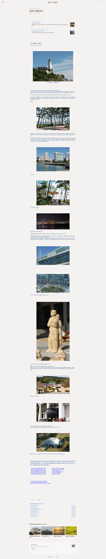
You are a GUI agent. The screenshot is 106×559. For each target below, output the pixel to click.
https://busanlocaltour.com (36, 21)
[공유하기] (33, 500)
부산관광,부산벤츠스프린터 (38, 31)
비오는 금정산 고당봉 (33, 510)
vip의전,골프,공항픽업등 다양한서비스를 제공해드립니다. (43, 32)
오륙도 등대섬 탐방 (33, 516)
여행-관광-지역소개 (33, 503)
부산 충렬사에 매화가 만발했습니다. (35, 509)
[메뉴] (3, 2)
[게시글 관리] (35, 500)
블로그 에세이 (53, 2)
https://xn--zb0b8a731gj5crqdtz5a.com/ (39, 29)
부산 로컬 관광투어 (36, 23)
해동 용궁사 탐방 (32, 506)
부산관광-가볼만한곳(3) (34, 511)
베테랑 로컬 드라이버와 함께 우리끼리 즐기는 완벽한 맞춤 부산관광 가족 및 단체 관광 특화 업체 (50, 25)
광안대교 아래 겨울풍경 (33, 505)
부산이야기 (38, 503)
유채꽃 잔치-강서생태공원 (34, 512)
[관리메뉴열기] (104, 2)
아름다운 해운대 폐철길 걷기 (34, 515)
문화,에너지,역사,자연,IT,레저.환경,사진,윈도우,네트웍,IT (39, 546)
